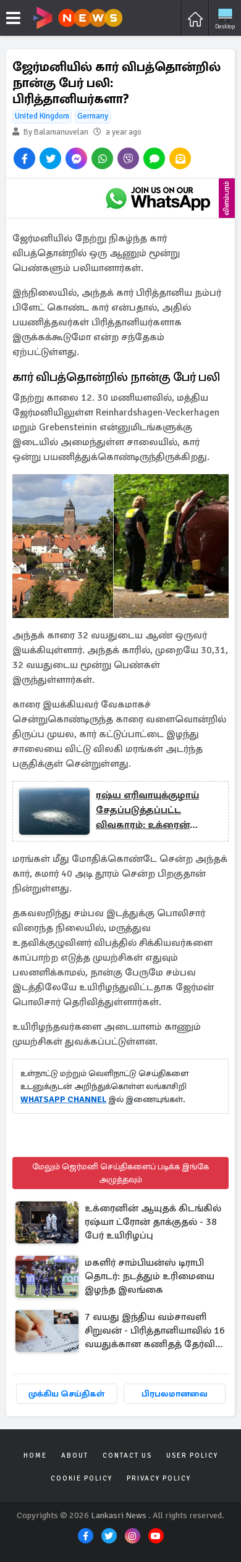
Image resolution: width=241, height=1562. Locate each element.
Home (35, 1455)
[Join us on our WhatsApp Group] (157, 198)
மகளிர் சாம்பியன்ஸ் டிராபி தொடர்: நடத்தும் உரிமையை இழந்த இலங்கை (149, 1276)
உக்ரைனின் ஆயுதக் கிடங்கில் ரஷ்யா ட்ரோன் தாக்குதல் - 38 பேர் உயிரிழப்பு (153, 1222)
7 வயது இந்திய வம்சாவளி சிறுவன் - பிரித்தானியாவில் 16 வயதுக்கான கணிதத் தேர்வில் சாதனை (155, 1331)
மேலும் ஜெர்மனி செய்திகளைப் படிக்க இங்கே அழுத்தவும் (120, 1173)
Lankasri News (118, 1515)
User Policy (192, 1455)
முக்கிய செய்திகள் (66, 1394)
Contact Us (127, 1455)
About (74, 1455)
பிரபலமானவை (175, 1394)
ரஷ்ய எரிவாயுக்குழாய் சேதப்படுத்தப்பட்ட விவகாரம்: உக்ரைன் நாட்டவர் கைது (147, 810)
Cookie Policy (81, 1478)
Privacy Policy (159, 1478)
